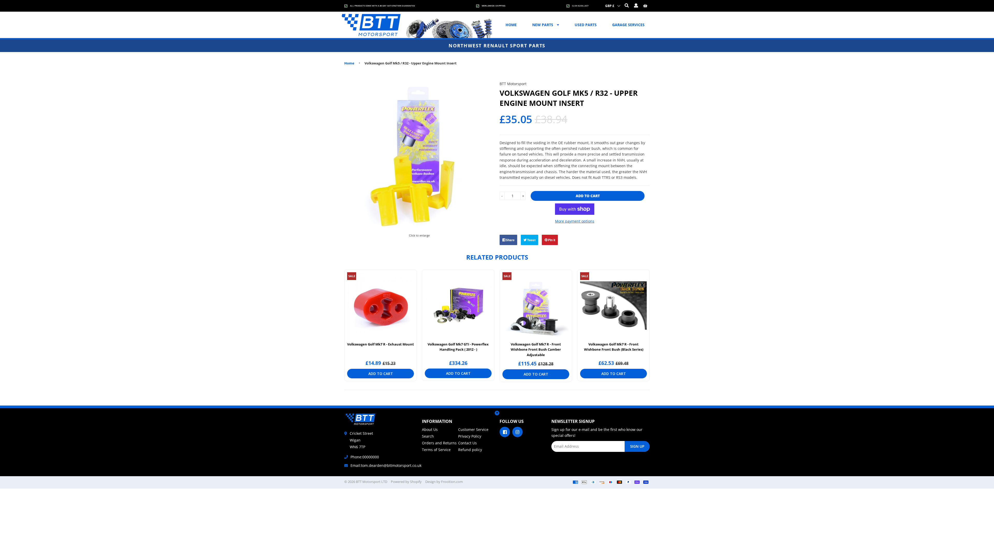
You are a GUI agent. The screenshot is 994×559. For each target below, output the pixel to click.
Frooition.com (452, 481)
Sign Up (637, 446)
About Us (430, 429)
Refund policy (470, 449)
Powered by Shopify (406, 481)
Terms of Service (436, 449)
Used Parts (586, 24)
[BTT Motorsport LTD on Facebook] (505, 431)
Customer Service (473, 429)
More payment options (574, 221)
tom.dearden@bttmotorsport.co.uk (391, 465)
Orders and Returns (439, 442)
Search (428, 436)
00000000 (370, 456)
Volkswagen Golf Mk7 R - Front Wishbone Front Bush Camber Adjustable (536, 349)
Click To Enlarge (419, 234)
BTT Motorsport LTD (371, 481)
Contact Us (467, 442)
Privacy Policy (469, 436)
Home (511, 24)
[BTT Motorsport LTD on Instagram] (517, 431)
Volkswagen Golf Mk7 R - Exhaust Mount (380, 344)
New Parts (543, 24)
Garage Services (628, 24)
